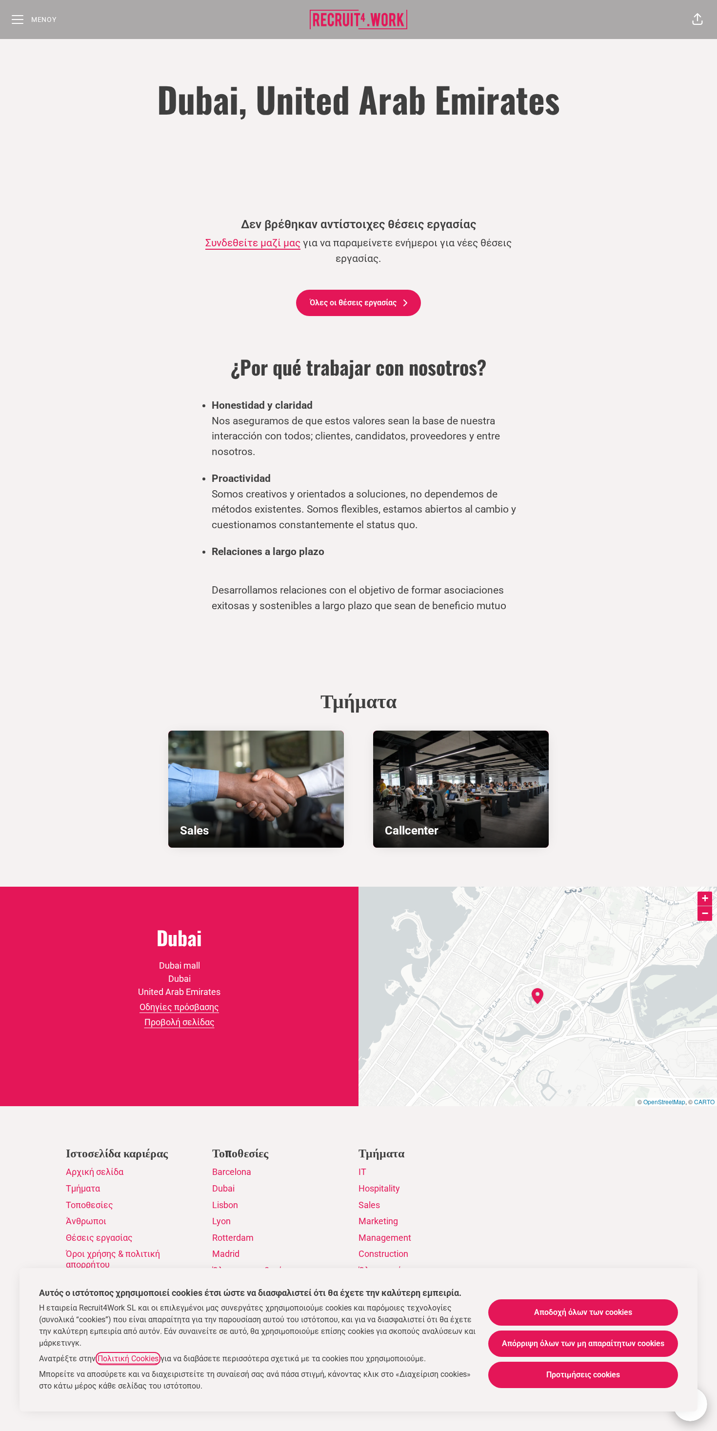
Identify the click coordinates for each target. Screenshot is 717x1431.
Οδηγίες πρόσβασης (179, 1007)
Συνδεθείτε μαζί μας (252, 243)
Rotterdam (233, 1237)
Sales (369, 1205)
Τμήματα (83, 1188)
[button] (697, 19)
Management (384, 1237)
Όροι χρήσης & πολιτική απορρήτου (113, 1259)
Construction (383, 1254)
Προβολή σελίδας (179, 1022)
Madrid (225, 1254)
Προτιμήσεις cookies (583, 1374)
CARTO (704, 1101)
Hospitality (379, 1188)
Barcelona (231, 1172)
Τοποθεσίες (89, 1205)
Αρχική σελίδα (94, 1172)
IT (362, 1172)
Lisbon (225, 1205)
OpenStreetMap (664, 1101)
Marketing (378, 1221)
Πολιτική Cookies (128, 1358)
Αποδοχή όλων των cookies (583, 1312)
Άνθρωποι (86, 1221)
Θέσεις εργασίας (99, 1237)
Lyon (221, 1221)
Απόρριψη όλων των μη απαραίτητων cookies (583, 1343)
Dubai (223, 1188)
